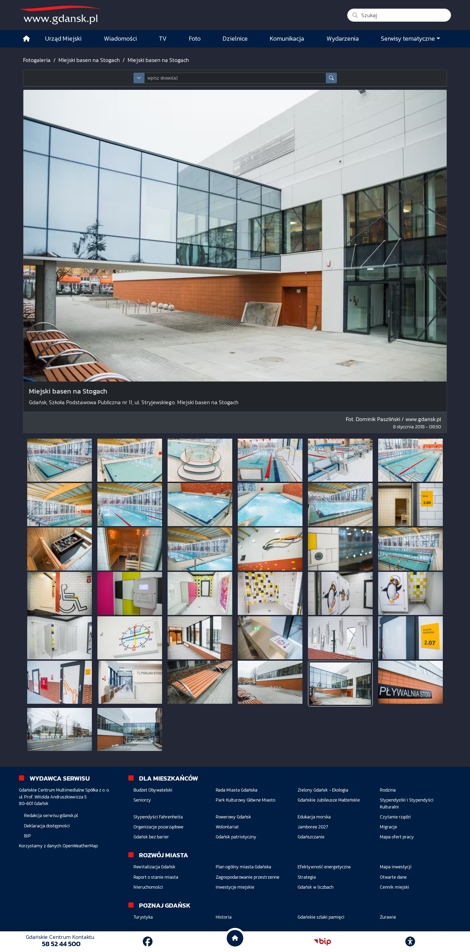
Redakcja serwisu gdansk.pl (51, 815)
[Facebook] (147, 941)
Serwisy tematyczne (408, 38)
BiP (27, 836)
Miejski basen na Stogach (89, 60)
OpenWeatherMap (80, 846)
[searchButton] (331, 78)
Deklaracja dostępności (47, 826)
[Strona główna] (26, 39)
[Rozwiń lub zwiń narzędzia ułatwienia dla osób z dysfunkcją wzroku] (410, 941)
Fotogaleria (37, 60)
